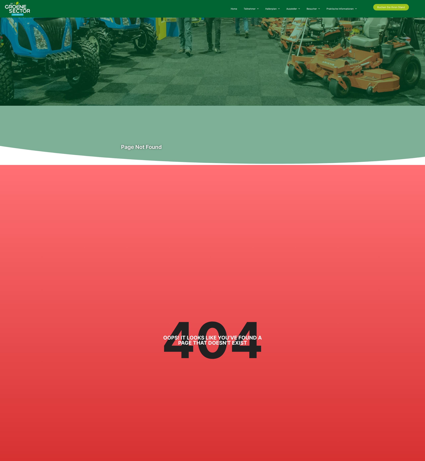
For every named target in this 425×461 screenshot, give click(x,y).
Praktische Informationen (340, 8)
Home (234, 8)
